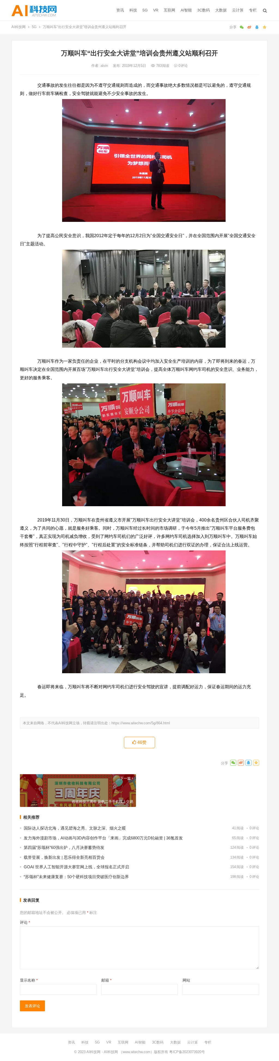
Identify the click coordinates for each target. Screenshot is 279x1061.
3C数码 (203, 10)
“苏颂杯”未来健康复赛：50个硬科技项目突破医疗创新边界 (76, 876)
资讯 (120, 10)
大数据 (221, 10)
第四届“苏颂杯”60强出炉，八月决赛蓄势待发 (64, 847)
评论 (25, 922)
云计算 (238, 10)
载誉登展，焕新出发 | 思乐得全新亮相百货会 (64, 857)
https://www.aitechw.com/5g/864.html (140, 723)
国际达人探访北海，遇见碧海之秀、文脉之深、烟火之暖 (75, 828)
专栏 (253, 10)
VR (155, 10)
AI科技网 (18, 27)
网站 (186, 980)
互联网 (169, 10)
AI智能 (186, 10)
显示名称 (29, 980)
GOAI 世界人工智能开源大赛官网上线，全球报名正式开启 (76, 867)
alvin (105, 66)
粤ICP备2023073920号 (186, 1052)
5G (145, 10)
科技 (133, 10)
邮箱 (106, 980)
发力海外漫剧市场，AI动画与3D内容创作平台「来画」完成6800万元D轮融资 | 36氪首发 (103, 838)
